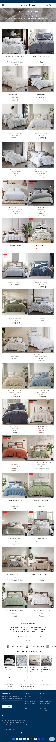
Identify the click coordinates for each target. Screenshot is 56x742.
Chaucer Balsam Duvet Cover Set (14, 317)
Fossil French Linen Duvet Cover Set (15, 574)
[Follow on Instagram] (10, 729)
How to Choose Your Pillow (46, 701)
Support (27, 693)
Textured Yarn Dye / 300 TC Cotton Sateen (15, 133)
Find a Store (28, 696)
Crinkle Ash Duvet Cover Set (41, 426)
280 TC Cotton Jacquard (41, 318)
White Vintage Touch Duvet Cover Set (41, 610)
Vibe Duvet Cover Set (15, 132)
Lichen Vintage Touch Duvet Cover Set (15, 610)
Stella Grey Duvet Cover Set (15, 281)
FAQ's (41, 696)
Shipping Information (30, 703)
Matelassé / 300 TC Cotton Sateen (41, 171)
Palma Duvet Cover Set (15, 354)
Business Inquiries (29, 706)
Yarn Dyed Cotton (15, 428)
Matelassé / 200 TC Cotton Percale (41, 133)
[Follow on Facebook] (3, 729)
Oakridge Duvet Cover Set (15, 245)
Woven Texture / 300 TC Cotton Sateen (14, 282)
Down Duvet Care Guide (45, 703)
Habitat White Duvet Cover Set (41, 169)
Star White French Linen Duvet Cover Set (15, 56)
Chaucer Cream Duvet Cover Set (41, 132)
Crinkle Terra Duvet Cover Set (15, 462)
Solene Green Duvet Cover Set (41, 500)
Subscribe (7, 706)
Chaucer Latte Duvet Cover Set (15, 390)
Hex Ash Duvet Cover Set (41, 538)
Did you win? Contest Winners (47, 711)
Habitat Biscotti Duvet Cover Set (15, 538)
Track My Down (43, 708)
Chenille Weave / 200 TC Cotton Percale (15, 209)
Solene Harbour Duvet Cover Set (15, 500)
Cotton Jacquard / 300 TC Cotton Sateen (15, 171)
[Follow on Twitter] (6, 729)
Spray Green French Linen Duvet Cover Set (41, 462)
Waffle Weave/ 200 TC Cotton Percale (41, 356)
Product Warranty (29, 699)
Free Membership (6, 693)
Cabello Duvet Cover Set (14, 207)
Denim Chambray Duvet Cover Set (41, 56)
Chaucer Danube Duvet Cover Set (41, 390)
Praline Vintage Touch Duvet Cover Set (41, 574)
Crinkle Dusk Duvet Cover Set (41, 207)
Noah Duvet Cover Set (41, 245)
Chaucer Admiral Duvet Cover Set (41, 281)
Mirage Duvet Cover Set (15, 169)
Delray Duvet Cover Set (41, 94)
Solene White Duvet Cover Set (41, 354)
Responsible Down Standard (46, 706)
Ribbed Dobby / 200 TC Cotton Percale (15, 247)
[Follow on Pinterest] (13, 729)
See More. (4, 725)
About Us (4, 715)
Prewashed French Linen (41, 464)
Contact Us (27, 708)
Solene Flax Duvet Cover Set (14, 94)
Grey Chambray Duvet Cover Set (15, 426)
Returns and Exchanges (30, 701)
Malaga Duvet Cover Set (41, 317)
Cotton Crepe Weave (41, 209)
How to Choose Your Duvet (46, 699)
